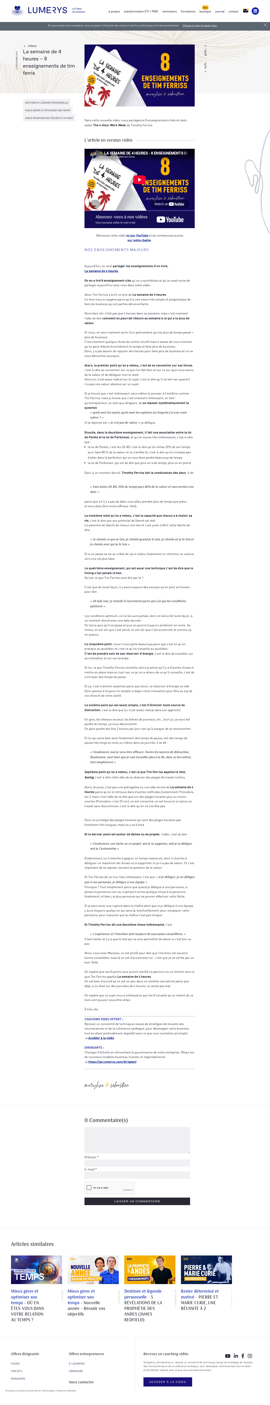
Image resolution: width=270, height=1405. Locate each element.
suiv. (205, 65)
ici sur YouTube (137, 235)
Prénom (91, 1157)
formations (188, 11)
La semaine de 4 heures (101, 270)
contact (233, 11)
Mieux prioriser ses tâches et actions (49, 118)
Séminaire (76, 1371)
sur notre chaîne (139, 240)
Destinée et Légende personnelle (46, 102)
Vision (15, 1363)
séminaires (169, 11)
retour (32, 46)
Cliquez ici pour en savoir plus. (200, 25)
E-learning (77, 1363)
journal (219, 11)
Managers (18, 1378)
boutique (205, 11)
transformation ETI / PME (141, 11)
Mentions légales (48, 1390)
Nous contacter (81, 1382)
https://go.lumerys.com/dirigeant (112, 1061)
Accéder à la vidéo (101, 1037)
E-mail (90, 1169)
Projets (16, 1371)
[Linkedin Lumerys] (255, 11)
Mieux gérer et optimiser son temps (47, 110)
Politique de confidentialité (66, 1390)
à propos (114, 11)
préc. (205, 52)
